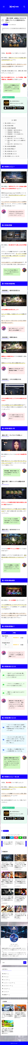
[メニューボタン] (4, 6)
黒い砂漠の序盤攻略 (10, 128)
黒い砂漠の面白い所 (10, 136)
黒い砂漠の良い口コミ (11, 151)
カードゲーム (7, 979)
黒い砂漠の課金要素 (10, 146)
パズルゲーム (7, 988)
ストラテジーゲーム (8, 985)
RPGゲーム (5, 24)
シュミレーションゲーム (9, 982)
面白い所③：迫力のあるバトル (15, 144)
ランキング (6, 991)
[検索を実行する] (24, 962)
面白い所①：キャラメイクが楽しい (16, 138)
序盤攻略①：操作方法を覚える (15, 130)
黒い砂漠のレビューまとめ (12, 156)
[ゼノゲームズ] (14, 6)
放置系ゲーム (7, 994)
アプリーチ (17, 105)
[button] (3, 837)
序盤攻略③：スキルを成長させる (15, 134)
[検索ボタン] (24, 6)
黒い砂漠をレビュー (10, 123)
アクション (6, 976)
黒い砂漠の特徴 (9, 125)
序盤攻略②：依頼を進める (14, 132)
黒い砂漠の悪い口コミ (11, 154)
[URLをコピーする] (25, 837)
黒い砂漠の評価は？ (10, 149)
